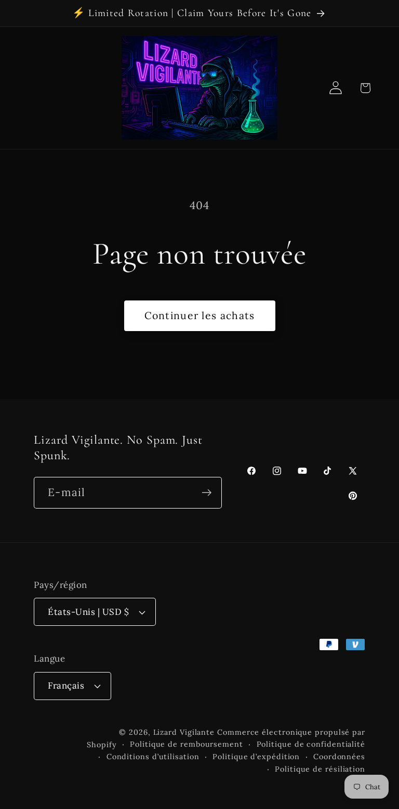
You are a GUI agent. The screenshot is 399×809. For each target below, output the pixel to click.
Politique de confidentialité (311, 744)
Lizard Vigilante (184, 732)
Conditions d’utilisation (153, 756)
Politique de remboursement (186, 744)
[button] (365, 88)
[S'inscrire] (206, 493)
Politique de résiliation (320, 769)
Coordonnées (339, 756)
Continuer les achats (199, 315)
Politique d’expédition (256, 756)
